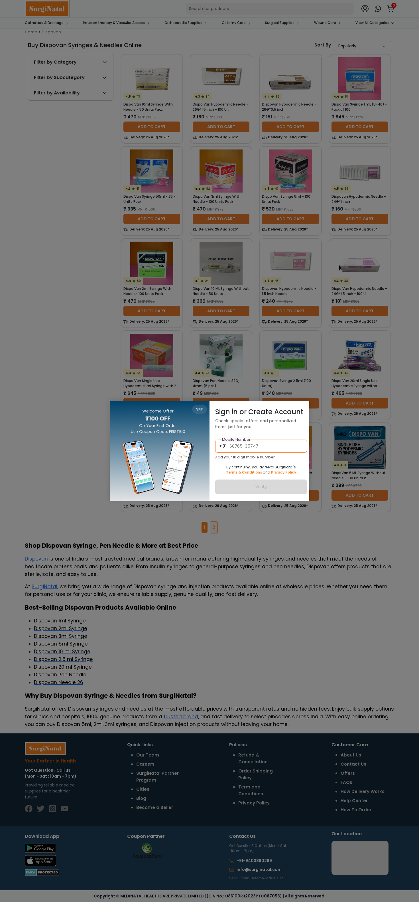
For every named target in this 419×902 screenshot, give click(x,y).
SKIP (199, 409)
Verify (261, 487)
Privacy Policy (283, 472)
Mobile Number (236, 439)
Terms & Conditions (244, 472)
